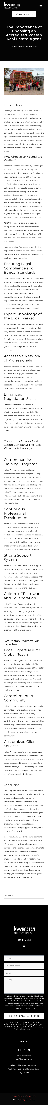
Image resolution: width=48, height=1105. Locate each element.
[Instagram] (24, 1050)
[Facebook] (19, 1050)
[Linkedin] (28, 1050)
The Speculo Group (27, 1100)
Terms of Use (31, 1096)
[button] (41, 5)
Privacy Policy (17, 1096)
